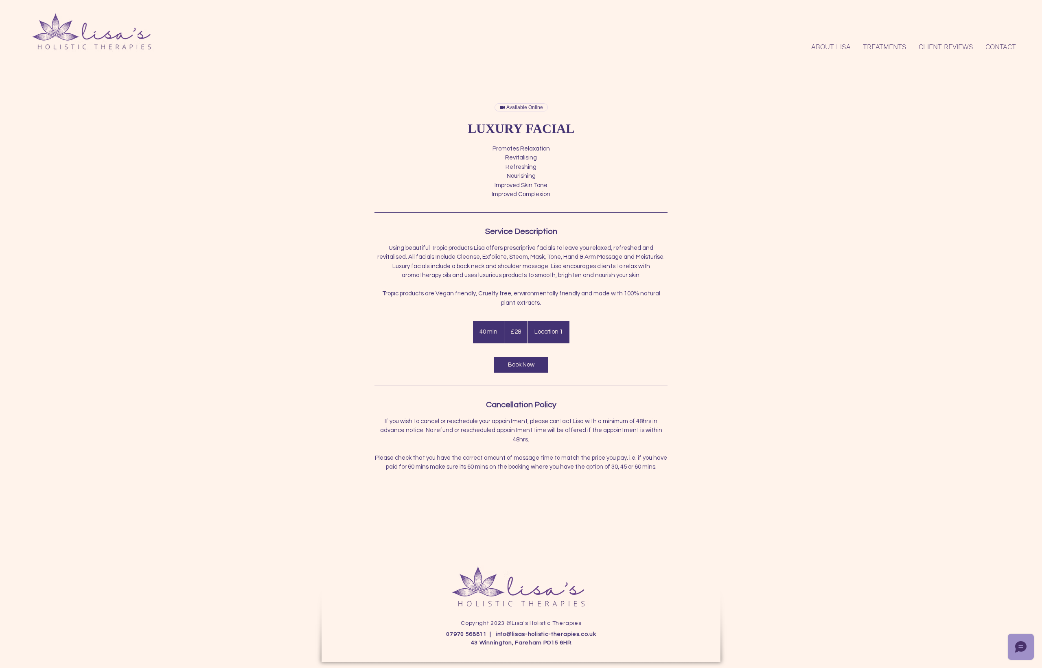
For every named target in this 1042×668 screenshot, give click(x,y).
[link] (521, 365)
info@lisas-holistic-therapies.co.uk (546, 634)
